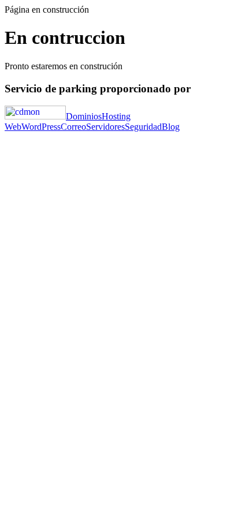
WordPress (41, 127)
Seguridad (143, 127)
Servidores (105, 127)
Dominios (84, 116)
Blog (171, 127)
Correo (73, 127)
